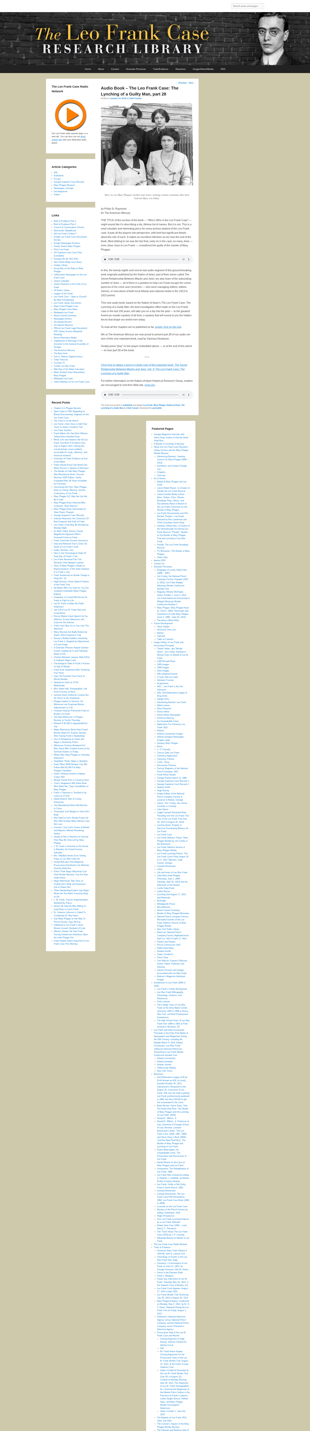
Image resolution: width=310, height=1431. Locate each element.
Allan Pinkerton (164, 708)
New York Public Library (168, 929)
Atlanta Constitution (166, 1058)
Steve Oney (162, 957)
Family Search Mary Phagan (67, 246)
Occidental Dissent (63, 322)
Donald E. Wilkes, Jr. (167, 1118)
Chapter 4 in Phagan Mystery (67, 408)
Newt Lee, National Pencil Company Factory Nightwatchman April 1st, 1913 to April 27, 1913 (173, 935)
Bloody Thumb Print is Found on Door (71, 780)
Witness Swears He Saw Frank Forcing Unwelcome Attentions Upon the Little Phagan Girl (71, 934)
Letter (159, 869)
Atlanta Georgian (165, 1061)
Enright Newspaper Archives (67, 243)
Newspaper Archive (63, 319)
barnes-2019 (159, 560)
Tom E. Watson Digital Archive (68, 356)
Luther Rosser (163, 891)
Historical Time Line (166, 629)
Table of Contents (165, 639)
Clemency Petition (165, 759)
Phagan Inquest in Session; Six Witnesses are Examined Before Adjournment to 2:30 (69, 704)
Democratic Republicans (65, 230)
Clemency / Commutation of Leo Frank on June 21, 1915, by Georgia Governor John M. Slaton (172, 1266)
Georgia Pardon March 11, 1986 (172, 778)
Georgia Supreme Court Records (69, 182)
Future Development (163, 623)
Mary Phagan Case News (66, 309)
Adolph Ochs (163, 699)
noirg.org (150, 385)
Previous (181, 83)
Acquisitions (163, 683)
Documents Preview (166, 765)
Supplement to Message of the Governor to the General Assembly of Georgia (71, 344)
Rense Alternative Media (65, 337)
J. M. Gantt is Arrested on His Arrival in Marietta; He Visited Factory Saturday (71, 849)
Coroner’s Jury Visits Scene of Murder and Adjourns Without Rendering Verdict (71, 830)
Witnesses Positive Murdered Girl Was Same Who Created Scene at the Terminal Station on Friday (71, 748)
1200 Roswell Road (166, 661)
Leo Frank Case (164, 834)
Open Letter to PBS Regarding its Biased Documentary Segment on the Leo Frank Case (71, 414)
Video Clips (162, 557)
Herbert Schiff (163, 787)
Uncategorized (60, 191)
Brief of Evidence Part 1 (65, 221)
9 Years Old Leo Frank (167, 677)
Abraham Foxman (165, 680)
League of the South (63, 293)
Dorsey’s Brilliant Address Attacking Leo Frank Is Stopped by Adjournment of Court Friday (71, 641)
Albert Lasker (163, 705)
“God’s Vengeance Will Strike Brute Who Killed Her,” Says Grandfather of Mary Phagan (71, 786)
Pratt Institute (163, 1001)
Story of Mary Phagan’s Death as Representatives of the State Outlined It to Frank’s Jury (71, 568)
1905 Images (163, 664)
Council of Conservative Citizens (69, 227)
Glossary (161, 475)
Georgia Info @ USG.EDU (66, 259)
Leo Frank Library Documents (67, 303)
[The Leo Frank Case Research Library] (155, 38)
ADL (56, 172)
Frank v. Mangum (165, 1276)
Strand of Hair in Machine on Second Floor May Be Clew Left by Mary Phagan (71, 839)
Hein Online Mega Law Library (68, 262)
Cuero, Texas (163, 762)
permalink (157, 408)
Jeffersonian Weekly (166, 1068)
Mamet (160, 633)
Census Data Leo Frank (168, 752)
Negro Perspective (165, 1216)
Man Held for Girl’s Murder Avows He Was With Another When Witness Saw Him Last (71, 821)
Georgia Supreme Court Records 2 (173, 784)
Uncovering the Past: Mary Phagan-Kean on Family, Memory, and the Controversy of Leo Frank (70, 490)
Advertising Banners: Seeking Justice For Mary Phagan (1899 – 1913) (172, 459)
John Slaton (162, 809)
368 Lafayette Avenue (167, 674)
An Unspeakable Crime (168, 721)
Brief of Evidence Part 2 (65, 224)
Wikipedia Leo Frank (63, 378)
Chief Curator (135, 98)
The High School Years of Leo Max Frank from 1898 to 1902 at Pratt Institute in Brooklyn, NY (173, 1023)
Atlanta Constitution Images (170, 734)
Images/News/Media (203, 69)
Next (192, 83)
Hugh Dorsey (163, 790)
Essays (57, 179)
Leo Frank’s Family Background (172, 989)
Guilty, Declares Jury (63, 550)
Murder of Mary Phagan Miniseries (173, 913)
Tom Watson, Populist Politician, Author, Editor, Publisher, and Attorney (172, 963)
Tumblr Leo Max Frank (64, 366)
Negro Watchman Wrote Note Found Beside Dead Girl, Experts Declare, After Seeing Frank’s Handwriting (71, 732)
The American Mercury (64, 350)
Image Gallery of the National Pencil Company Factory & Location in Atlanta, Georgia (170, 796)
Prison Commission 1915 (169, 945)
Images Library (61, 265)
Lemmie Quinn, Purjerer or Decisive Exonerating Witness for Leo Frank (172, 828)
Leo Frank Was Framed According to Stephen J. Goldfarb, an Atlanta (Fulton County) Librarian (173, 1178)
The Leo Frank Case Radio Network (170, 1244)
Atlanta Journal (164, 1064)
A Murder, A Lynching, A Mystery (169, 444)
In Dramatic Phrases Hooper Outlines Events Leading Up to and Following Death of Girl (71, 650)
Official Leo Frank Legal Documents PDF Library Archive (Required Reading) (70, 331)
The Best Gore (60, 353)
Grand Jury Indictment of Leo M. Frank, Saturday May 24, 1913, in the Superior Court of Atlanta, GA (172, 1282)
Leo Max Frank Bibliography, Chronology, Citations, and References (170, 995)
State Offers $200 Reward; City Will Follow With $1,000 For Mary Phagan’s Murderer (70, 767)
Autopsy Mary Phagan (167, 743)
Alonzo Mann (163, 711)
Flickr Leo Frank (61, 249)
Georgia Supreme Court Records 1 (173, 781)
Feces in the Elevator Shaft (170, 1272)
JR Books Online (62, 290)
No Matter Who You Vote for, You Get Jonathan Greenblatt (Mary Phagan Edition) (71, 591)
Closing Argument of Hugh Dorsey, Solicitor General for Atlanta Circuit (173, 1342)
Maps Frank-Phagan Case (66, 306)
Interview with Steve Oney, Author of (171, 437)
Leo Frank (148, 405)
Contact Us (159, 563)
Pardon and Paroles (166, 942)
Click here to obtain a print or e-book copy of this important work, (144, 369)
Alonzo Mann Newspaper (168, 715)
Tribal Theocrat (61, 359)
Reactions (181, 69)
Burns (160, 746)
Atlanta (160, 730)
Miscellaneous (163, 907)
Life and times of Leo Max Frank (172, 872)
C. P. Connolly (163, 749)
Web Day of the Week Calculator (69, 369)
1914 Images (163, 671)
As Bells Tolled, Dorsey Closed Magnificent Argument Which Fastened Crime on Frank (68, 534)
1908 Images (163, 667)
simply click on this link (168, 327)
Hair (162, 1348)
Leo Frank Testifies (63, 430)
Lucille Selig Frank (165, 888)
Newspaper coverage (63, 188)
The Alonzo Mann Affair (168, 620)
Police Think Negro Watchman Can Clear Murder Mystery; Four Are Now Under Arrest (71, 874)
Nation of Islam (173, 405)
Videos (57, 194)
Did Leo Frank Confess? (65, 233)
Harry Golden (163, 626)
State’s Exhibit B (165, 954)
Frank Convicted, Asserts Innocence (71, 540)
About (101, 69)
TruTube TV (59, 363)
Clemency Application (167, 756)
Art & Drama (159, 478)
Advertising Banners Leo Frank (171, 702)
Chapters (161, 472)
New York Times (164, 1071)
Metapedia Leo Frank (63, 312)
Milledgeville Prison (166, 904)
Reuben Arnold (164, 951)
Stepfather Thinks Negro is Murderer (71, 761)
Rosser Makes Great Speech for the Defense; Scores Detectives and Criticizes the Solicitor (71, 619)
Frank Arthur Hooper (166, 774)
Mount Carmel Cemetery (168, 910)
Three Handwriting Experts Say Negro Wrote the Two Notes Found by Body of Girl (71, 893)
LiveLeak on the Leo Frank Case (172, 1206)
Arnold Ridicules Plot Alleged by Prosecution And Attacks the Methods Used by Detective (71, 865)
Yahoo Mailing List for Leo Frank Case (71, 382)
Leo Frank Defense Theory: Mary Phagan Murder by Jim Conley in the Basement (172, 840)
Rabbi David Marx (165, 948)
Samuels (161, 636)
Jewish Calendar (61, 281)
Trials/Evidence (160, 69)
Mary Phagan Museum (64, 185)
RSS (223, 69)
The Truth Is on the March (66, 421)
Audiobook (127, 405)
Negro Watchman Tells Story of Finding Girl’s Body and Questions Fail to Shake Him (70, 884)
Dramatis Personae (136, 69)
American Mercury (165, 718)
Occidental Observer (63, 325)
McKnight (161, 900)
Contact (115, 69)
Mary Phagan (160, 405)
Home (88, 69)
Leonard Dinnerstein (166, 866)
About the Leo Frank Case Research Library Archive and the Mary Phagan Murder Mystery (171, 450)
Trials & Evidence (162, 1247)
